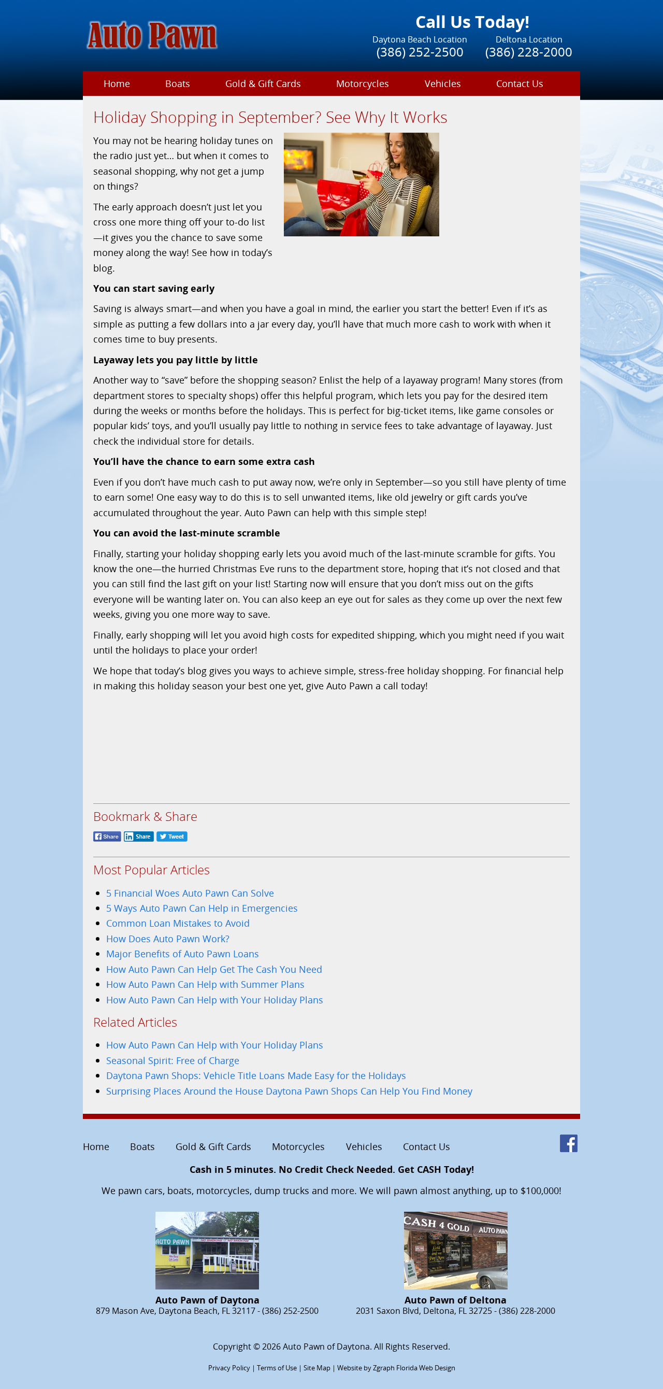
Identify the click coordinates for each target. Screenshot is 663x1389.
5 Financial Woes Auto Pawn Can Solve (190, 892)
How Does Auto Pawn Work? (167, 938)
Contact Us (519, 83)
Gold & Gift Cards (263, 83)
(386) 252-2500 (420, 51)
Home (117, 83)
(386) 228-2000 (528, 51)
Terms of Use (277, 1367)
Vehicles (443, 83)
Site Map (317, 1367)
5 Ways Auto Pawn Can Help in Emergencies (202, 907)
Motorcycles (362, 83)
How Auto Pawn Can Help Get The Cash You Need (214, 968)
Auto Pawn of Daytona (326, 1346)
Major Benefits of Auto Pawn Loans (182, 953)
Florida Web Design (425, 1367)
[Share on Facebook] (107, 841)
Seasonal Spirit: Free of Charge (172, 1060)
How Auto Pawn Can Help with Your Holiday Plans (214, 999)
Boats (177, 83)
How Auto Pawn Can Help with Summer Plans (205, 983)
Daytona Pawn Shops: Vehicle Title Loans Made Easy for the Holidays (256, 1075)
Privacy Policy (229, 1367)
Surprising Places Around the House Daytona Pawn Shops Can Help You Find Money (289, 1090)
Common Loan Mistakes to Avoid (178, 922)
